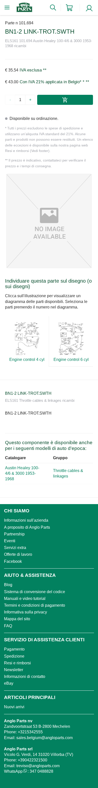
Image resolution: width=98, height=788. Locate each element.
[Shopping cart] (69, 7)
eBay (8, 683)
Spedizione (14, 656)
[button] (49, 221)
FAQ (8, 626)
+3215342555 (30, 732)
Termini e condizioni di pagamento (34, 605)
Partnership (14, 534)
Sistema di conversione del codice (34, 592)
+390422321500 (32, 760)
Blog (8, 585)
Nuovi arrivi (14, 707)
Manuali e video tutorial (24, 598)
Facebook (13, 561)
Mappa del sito (17, 619)
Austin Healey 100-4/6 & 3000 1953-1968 (22, 473)
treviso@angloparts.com (38, 766)
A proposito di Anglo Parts (27, 527)
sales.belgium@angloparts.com (44, 738)
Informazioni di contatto (24, 676)
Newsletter (13, 670)
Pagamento (14, 649)
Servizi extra (15, 547)
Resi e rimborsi (17, 663)
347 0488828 (41, 771)
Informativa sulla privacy (25, 612)
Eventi (9, 541)
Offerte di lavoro (18, 554)
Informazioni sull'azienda (26, 520)
